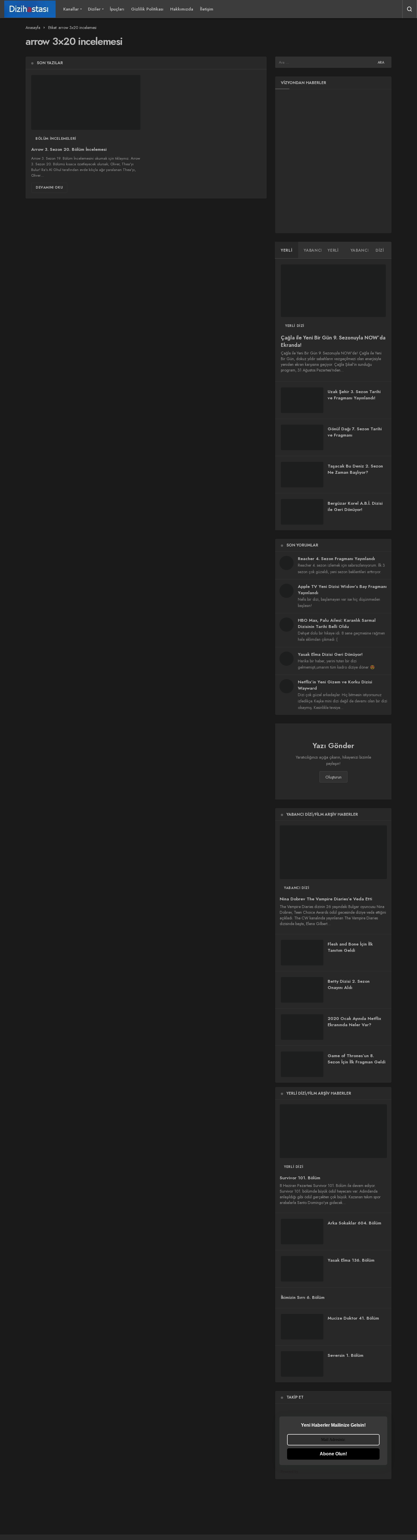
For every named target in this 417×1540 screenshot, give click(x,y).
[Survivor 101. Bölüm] (333, 1131)
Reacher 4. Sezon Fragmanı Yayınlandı (336, 559)
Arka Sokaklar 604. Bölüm (354, 1223)
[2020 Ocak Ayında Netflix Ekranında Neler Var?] (302, 1027)
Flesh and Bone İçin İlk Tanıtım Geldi (350, 947)
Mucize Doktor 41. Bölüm (353, 1318)
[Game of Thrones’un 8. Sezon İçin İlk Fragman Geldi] (302, 1064)
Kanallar (71, 9)
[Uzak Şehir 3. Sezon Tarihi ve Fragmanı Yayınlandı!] (302, 400)
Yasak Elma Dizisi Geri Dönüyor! (330, 654)
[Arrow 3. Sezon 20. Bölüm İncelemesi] (85, 102)
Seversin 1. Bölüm (345, 1355)
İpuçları (117, 9)
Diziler (94, 9)
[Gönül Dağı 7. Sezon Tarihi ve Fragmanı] (302, 437)
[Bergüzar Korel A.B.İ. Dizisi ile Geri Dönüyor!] (302, 512)
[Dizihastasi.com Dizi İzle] (30, 9)
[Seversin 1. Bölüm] (302, 1364)
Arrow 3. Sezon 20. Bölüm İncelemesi (69, 150)
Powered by (289, 1471)
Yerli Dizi (294, 325)
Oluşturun (333, 777)
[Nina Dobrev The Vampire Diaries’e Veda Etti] (333, 852)
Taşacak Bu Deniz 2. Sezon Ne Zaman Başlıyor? (355, 469)
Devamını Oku (49, 187)
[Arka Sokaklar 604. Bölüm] (302, 1231)
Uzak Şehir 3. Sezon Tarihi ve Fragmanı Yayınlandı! (354, 395)
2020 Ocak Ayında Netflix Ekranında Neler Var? (354, 1021)
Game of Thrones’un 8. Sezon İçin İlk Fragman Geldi (357, 1059)
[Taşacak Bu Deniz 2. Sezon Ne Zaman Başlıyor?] (302, 474)
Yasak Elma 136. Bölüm (351, 1260)
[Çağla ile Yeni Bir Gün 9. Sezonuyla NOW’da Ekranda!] (333, 290)
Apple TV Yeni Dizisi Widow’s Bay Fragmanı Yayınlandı (342, 589)
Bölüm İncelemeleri (55, 138)
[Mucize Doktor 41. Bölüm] (302, 1326)
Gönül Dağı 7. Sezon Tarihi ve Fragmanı (355, 432)
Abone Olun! (333, 1453)
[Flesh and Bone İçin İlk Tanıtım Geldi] (302, 952)
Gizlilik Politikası (147, 9)
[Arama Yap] (410, 9)
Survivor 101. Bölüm (300, 1178)
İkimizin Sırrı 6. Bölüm (303, 1297)
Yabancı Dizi (296, 887)
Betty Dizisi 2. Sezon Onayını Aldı (349, 984)
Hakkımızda (181, 9)
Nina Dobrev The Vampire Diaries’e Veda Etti (326, 899)
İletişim (206, 9)
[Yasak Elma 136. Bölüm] (302, 1269)
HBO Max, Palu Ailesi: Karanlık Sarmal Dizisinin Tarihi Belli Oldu (337, 623)
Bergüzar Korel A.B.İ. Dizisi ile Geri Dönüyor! (355, 506)
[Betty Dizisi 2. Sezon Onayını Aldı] (302, 990)
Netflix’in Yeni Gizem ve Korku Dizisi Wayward (335, 685)
